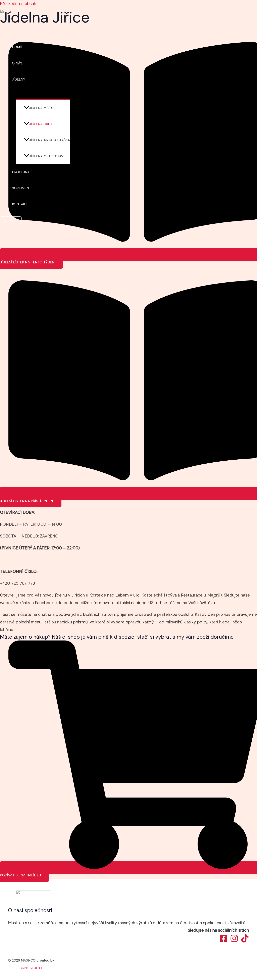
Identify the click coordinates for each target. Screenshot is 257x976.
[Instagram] (234, 941)
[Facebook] (223, 941)
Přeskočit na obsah (18, 3)
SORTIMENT (21, 188)
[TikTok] (245, 941)
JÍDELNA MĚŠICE (42, 108)
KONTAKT (19, 204)
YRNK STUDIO (31, 968)
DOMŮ (17, 47)
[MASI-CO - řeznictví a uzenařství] (17, 31)
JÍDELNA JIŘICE (41, 124)
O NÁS (17, 63)
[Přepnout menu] (41, 93)
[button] (27, 79)
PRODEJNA (21, 172)
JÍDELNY (18, 79)
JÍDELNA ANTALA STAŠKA (49, 140)
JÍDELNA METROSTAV (46, 156)
